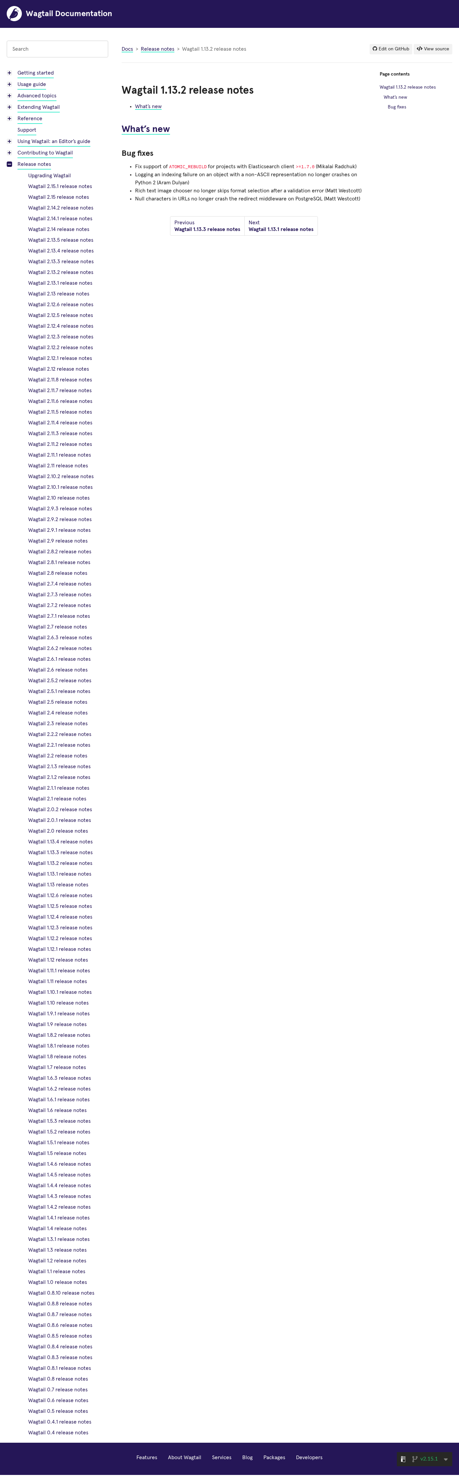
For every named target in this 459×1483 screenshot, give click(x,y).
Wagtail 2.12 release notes (58, 369)
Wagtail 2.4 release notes (58, 712)
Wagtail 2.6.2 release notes (60, 648)
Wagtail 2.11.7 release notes (60, 390)
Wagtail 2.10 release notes (59, 498)
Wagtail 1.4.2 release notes (59, 1207)
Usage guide (31, 84)
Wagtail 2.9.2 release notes (60, 519)
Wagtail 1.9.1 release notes (59, 1013)
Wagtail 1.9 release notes (57, 1024)
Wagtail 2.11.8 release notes (60, 379)
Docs (127, 49)
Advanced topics (36, 95)
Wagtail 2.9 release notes (58, 541)
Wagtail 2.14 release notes (58, 229)
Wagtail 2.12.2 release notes (60, 347)
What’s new (148, 106)
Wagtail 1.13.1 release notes (59, 874)
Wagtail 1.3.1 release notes (59, 1239)
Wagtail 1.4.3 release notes (59, 1196)
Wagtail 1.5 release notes (57, 1153)
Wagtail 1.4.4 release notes (59, 1185)
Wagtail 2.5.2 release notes (59, 680)
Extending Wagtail (38, 107)
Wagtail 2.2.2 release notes (59, 734)
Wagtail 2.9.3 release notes (60, 508)
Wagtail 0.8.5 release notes (60, 1336)
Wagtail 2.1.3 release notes (59, 766)
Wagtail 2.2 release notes (57, 755)
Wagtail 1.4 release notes (57, 1228)
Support (26, 130)
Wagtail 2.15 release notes (58, 197)
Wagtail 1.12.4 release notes (60, 917)
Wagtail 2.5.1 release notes (59, 691)
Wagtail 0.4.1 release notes (59, 1422)
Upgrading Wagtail (49, 175)
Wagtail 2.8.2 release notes (59, 551)
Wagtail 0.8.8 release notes (60, 1303)
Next (281, 226)
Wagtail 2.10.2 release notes (61, 476)
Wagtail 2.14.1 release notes (60, 218)
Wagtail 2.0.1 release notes (59, 820)
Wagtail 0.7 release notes (58, 1389)
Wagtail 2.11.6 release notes (60, 401)
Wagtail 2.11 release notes (58, 465)
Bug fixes (397, 107)
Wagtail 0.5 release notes (58, 1411)
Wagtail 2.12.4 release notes (60, 326)
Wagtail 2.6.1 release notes (59, 659)
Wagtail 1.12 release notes (58, 960)
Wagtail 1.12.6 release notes (60, 895)
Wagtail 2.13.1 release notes (60, 283)
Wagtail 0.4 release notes (58, 1432)
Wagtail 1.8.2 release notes (59, 1035)
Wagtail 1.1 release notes (56, 1271)
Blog (247, 1457)
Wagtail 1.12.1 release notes (59, 949)
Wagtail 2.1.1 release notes (58, 788)
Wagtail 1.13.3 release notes (60, 852)
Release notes (34, 164)
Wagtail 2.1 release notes (57, 798)
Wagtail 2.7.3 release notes (59, 594)
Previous (207, 226)
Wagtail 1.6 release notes (57, 1110)
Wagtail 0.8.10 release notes (61, 1293)
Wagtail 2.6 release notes (58, 670)
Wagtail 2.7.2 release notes (59, 605)
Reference (29, 118)
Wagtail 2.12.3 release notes (60, 336)
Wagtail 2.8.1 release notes (59, 562)
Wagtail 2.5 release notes (57, 702)
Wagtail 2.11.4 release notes (60, 422)
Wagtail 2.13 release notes (58, 293)
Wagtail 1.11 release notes (57, 981)
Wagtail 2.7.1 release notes (59, 616)
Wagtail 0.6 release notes (58, 1400)
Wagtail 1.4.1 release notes (59, 1217)
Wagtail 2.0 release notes (58, 831)
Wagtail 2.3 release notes (58, 723)
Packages (274, 1457)
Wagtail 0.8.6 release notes (60, 1325)
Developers (309, 1457)
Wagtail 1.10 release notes (58, 1003)
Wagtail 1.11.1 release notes (59, 970)
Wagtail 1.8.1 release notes (58, 1046)
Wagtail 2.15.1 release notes (60, 186)
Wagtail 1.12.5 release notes (60, 906)
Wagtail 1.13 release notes (58, 884)
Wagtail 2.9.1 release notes (59, 530)
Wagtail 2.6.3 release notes (60, 637)
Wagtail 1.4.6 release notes (59, 1164)
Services (222, 1457)
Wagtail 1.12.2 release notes (60, 938)
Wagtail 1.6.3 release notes (59, 1078)
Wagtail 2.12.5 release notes (60, 315)
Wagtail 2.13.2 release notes (60, 272)
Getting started (35, 73)
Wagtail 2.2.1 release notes (59, 745)
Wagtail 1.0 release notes (57, 1282)
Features (146, 1457)
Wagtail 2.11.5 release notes (60, 412)
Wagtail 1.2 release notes (57, 1260)
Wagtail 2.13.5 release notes (60, 240)
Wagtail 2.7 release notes (57, 627)
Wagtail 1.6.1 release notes (59, 1099)
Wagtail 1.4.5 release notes (59, 1174)
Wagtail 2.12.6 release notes (60, 304)
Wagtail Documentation (69, 14)
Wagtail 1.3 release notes (57, 1250)
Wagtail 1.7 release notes (57, 1067)
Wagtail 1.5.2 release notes (59, 1131)
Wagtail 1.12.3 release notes (60, 927)
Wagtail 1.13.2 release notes (60, 863)
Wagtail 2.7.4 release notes (59, 584)
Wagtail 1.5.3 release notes (59, 1121)
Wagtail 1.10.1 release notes (60, 992)
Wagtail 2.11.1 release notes (59, 455)
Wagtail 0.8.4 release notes (60, 1346)
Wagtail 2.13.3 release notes (61, 261)
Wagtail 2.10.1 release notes (60, 487)
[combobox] (57, 49)
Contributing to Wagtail (45, 152)
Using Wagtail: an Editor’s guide (53, 141)
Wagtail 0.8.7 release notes (60, 1314)
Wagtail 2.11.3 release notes (60, 433)
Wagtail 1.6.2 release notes (59, 1089)
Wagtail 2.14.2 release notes (60, 208)
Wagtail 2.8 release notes (57, 573)
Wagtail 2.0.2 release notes (60, 809)
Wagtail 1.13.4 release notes (60, 841)
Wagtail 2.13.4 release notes (61, 250)
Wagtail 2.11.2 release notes (60, 444)
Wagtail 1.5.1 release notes (58, 1142)
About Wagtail (184, 1457)
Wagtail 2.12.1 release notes (60, 358)
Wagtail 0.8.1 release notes (59, 1368)
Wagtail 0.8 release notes (58, 1379)
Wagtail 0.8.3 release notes (60, 1357)
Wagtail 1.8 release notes (57, 1056)
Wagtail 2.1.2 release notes (59, 777)
